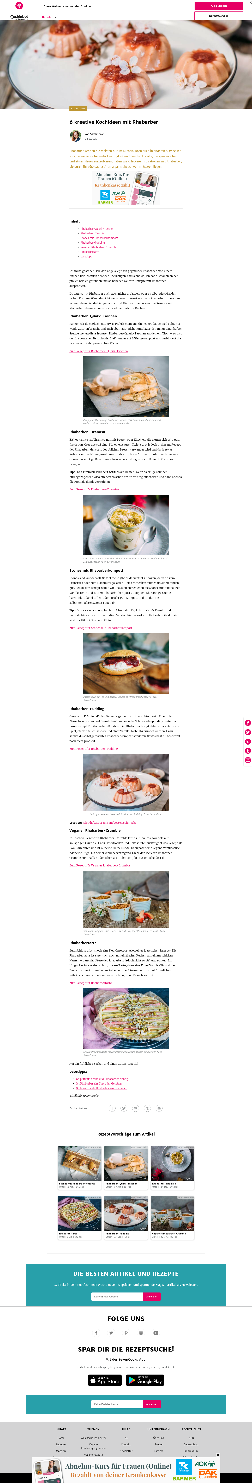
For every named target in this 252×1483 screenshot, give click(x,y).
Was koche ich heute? (93, 1438)
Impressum (191, 1451)
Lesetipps (86, 256)
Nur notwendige (218, 15)
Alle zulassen (219, 5)
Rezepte (61, 1444)
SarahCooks (97, 134)
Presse (159, 1444)
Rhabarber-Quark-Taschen (97, 228)
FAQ (126, 1438)
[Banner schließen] (251, 2)
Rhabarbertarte (90, 251)
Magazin (61, 1451)
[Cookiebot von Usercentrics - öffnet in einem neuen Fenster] (19, 17)
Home (60, 1438)
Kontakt (126, 1444)
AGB (191, 1438)
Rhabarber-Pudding (93, 242)
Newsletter (126, 1451)
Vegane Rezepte (93, 1454)
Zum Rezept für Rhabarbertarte (90, 983)
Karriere (158, 1451)
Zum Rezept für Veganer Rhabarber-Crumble (99, 865)
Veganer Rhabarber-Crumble (98, 247)
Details (46, 17)
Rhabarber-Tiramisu (93, 233)
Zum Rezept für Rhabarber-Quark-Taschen (98, 351)
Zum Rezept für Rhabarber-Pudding (93, 748)
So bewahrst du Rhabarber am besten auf (101, 1088)
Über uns (158, 1438)
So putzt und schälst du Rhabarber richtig (102, 1079)
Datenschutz (191, 1444)
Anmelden (151, 1296)
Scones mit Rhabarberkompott (99, 238)
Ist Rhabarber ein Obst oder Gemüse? (99, 1083)
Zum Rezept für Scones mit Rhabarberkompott (100, 628)
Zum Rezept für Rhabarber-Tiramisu (94, 489)
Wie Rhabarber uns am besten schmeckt (109, 822)
